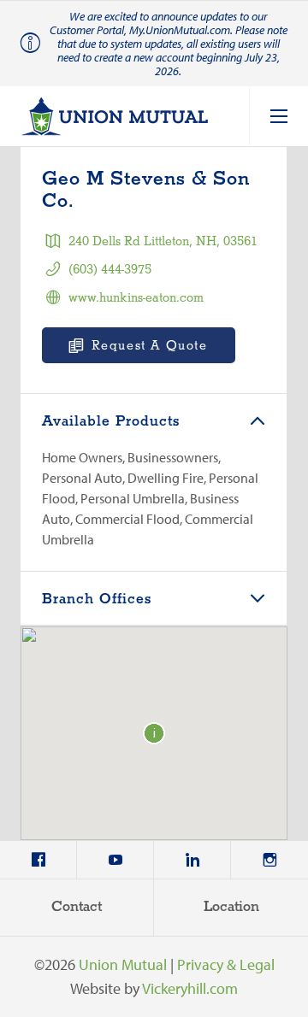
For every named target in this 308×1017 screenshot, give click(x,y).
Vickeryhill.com (190, 988)
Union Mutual (123, 964)
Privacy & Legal (226, 964)
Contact (76, 907)
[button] (154, 733)
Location (231, 907)
